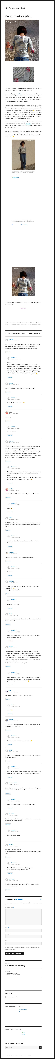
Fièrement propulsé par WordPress (22, 1055)
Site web (7, 940)
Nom (7, 927)
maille (25, 324)
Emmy (10, 750)
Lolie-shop (21, 324)
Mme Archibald (12, 783)
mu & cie (11, 488)
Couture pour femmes (25, 322)
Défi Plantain (21, 94)
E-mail (7, 934)
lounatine (11, 719)
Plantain (39, 324)
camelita (11, 383)
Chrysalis (11, 441)
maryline (11, 339)
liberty (17, 324)
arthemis (11, 844)
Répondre (8, 351)
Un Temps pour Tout (15, 8)
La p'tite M (11, 879)
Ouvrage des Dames (32, 324)
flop (10, 690)
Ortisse (10, 517)
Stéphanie (11, 581)
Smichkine (11, 552)
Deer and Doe (13, 324)
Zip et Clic (11, 813)
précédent (28, 123)
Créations (32, 322)
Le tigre (11, 646)
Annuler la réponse (41, 899)
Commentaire (9, 907)
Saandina (9, 322)
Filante (10, 614)
